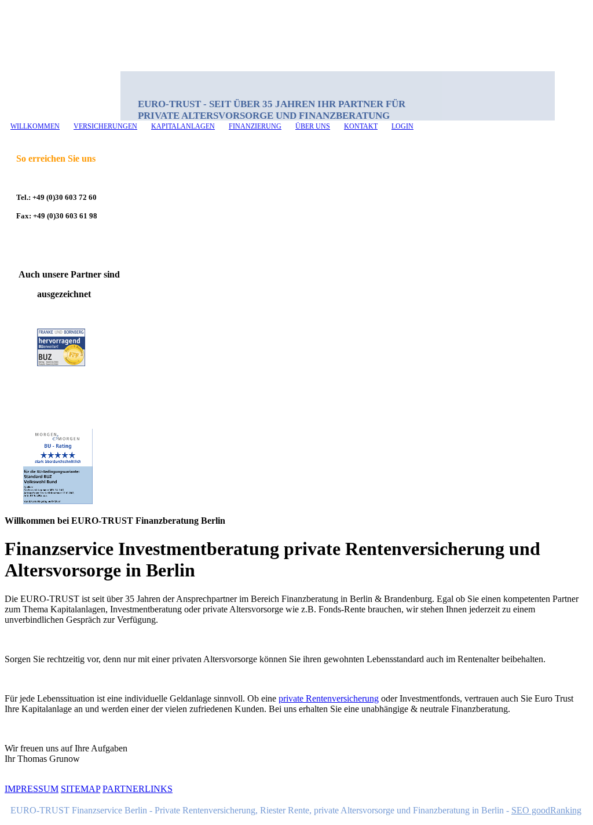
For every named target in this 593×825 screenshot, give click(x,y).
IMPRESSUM (31, 789)
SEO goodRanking (546, 810)
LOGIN (402, 126)
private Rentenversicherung (329, 698)
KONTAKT (361, 126)
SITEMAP (80, 789)
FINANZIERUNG (255, 126)
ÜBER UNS (312, 126)
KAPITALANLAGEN (183, 126)
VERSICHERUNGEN (105, 126)
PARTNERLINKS (138, 789)
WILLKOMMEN (35, 126)
